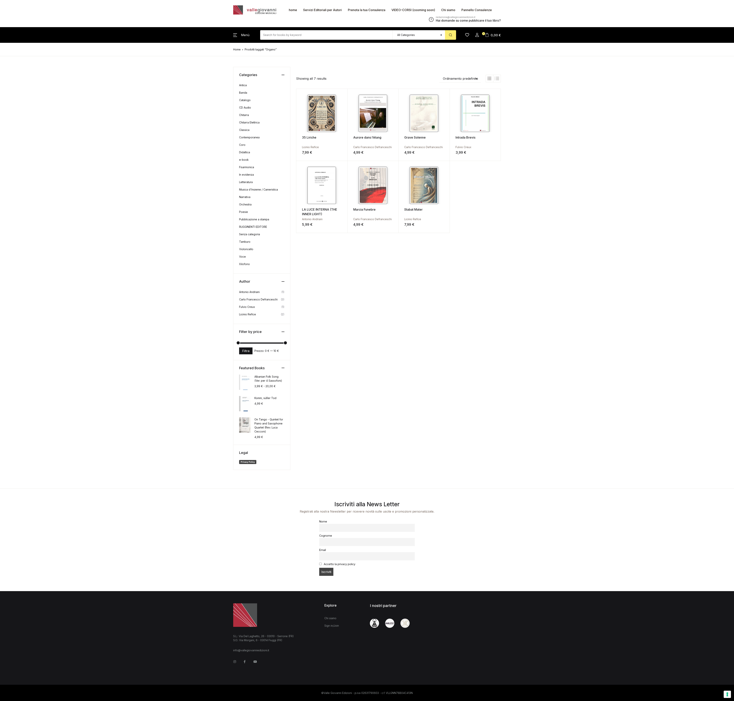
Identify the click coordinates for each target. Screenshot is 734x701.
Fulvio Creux (463, 147)
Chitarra (244, 115)
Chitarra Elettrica (249, 122)
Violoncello (246, 249)
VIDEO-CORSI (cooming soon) (413, 10)
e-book (244, 159)
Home (237, 49)
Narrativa (244, 197)
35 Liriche (309, 137)
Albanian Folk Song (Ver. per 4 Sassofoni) (268, 378)
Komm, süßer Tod (265, 398)
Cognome (325, 535)
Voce (242, 256)
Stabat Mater (413, 209)
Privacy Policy (248, 462)
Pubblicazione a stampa (254, 219)
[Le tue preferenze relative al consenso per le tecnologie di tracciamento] (727, 694)
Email (322, 550)
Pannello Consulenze (476, 10)
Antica (243, 85)
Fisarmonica (246, 167)
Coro (242, 144)
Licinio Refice (310, 147)
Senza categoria (249, 234)
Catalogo (245, 100)
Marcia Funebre (364, 209)
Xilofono (244, 264)
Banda (243, 92)
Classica (244, 129)
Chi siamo (448, 10)
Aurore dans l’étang (367, 137)
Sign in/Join (331, 625)
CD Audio (245, 107)
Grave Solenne (415, 137)
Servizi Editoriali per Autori (322, 10)
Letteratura (246, 182)
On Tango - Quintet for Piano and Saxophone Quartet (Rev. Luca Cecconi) (268, 425)
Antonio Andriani (312, 219)
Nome (323, 521)
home (293, 10)
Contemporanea (249, 137)
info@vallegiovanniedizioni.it (251, 650)
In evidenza (246, 174)
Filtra (245, 351)
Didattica (244, 152)
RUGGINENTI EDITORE (253, 226)
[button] (241, 35)
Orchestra (245, 204)
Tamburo (244, 241)
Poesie (243, 211)
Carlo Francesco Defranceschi (372, 147)
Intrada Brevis (465, 137)
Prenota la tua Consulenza (366, 10)
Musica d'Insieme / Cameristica (258, 189)
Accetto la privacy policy (339, 564)
